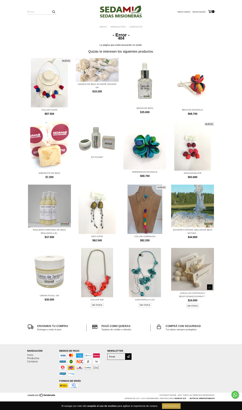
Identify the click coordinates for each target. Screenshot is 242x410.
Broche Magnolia (192, 110)
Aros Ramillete (193, 173)
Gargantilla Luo (145, 299)
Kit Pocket (97, 157)
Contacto (136, 26)
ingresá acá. (181, 398)
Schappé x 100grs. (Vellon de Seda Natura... (192, 231)
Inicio (103, 26)
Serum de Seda (144, 108)
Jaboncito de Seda (49, 173)
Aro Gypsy (97, 236)
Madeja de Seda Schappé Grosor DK (97, 86)
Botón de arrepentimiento (202, 398)
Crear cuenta (183, 12)
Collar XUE (97, 299)
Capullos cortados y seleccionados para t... (192, 295)
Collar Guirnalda (145, 236)
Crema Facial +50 (49, 295)
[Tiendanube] (41, 396)
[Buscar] (53, 12)
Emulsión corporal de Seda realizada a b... (49, 231)
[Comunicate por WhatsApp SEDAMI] (235, 394)
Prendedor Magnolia (145, 172)
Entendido (171, 406)
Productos (118, 26)
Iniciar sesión (198, 12)
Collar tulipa (49, 110)
